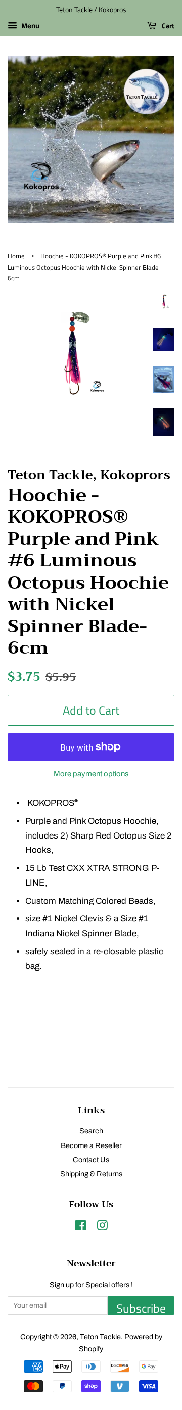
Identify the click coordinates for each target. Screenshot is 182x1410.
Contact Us (91, 1160)
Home (16, 256)
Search (91, 1131)
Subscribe (141, 1307)
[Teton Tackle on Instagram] (102, 1227)
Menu (29, 26)
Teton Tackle (100, 1337)
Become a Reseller (91, 1145)
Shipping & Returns (91, 1174)
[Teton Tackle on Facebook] (80, 1227)
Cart (167, 25)
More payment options (91, 774)
